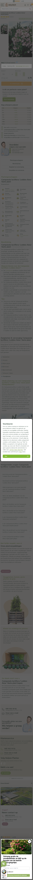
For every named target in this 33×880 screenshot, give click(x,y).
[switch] (4, 877)
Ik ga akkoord (9, 871)
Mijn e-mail (6, 865)
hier (20, 451)
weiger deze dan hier (16, 450)
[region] (16, 440)
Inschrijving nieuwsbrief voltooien (16, 875)
